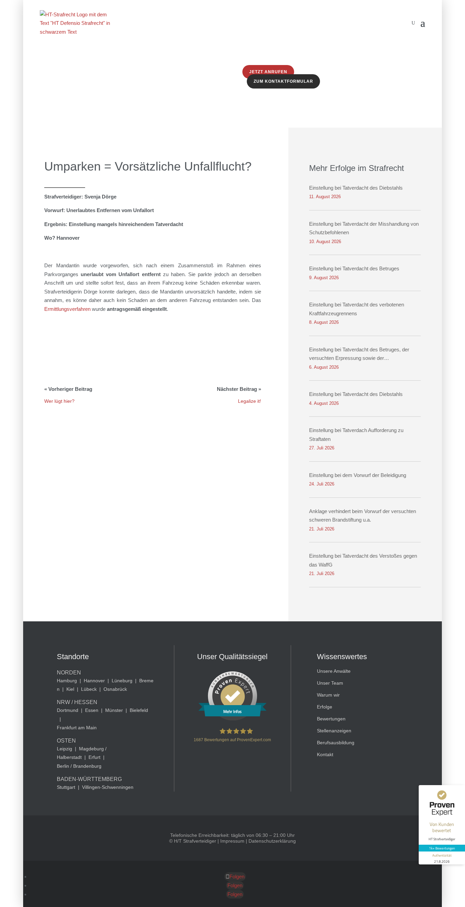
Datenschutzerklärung (272, 841)
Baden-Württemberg (89, 779)
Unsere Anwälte (334, 671)
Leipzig (64, 748)
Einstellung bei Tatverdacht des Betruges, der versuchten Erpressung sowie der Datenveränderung (359, 355)
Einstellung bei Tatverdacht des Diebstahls (356, 188)
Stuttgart (66, 787)
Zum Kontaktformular (283, 81)
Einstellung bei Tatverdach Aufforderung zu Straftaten (356, 434)
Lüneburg (122, 680)
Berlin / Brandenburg (79, 766)
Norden (69, 672)
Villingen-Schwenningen (107, 787)
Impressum (232, 841)
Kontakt (325, 754)
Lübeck (89, 689)
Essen (91, 710)
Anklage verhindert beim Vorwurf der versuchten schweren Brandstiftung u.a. (362, 515)
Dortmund (67, 710)
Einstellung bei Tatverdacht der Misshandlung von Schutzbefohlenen (364, 228)
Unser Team (330, 683)
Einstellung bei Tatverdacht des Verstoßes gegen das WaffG (363, 560)
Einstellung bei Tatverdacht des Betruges (354, 268)
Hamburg (67, 680)
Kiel (70, 689)
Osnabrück (115, 689)
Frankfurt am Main (77, 727)
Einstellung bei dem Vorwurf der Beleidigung (357, 475)
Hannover (94, 680)
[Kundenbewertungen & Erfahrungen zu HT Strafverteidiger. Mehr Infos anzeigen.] (232, 718)
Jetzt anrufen (268, 72)
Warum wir (328, 695)
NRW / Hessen (77, 702)
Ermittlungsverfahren (67, 309)
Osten (66, 741)
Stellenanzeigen (334, 730)
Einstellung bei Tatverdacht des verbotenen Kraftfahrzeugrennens (356, 309)
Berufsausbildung (335, 742)
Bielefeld (139, 710)
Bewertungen (331, 718)
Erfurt (94, 757)
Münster (114, 710)
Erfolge (324, 707)
